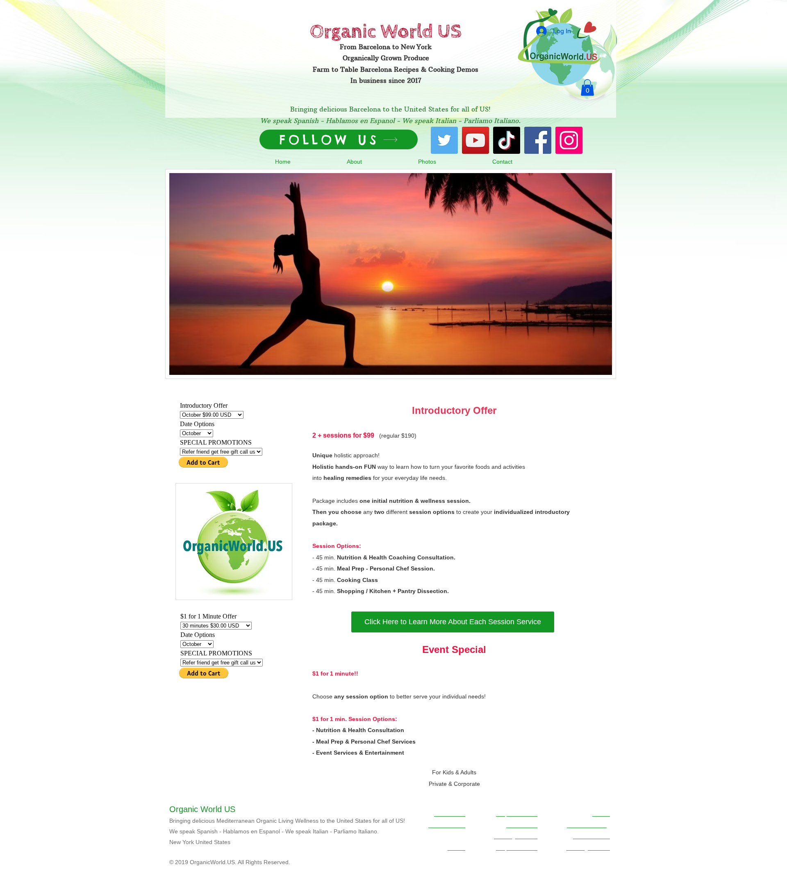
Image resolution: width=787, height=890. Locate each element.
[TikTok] (506, 140)
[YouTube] (475, 140)
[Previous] (176, 274)
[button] (587, 87)
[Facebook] (537, 140)
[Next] (604, 274)
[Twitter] (444, 140)
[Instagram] (568, 140)
